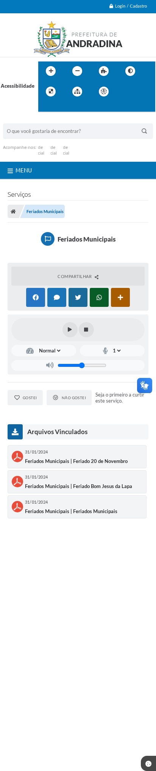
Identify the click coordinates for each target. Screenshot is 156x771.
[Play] (70, 329)
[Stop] (86, 329)
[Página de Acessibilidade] (103, 91)
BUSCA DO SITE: (25, 119)
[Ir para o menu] (142, 91)
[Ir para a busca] (45, 107)
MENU (24, 170)
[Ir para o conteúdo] (125, 91)
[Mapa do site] (77, 91)
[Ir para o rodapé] (62, 107)
